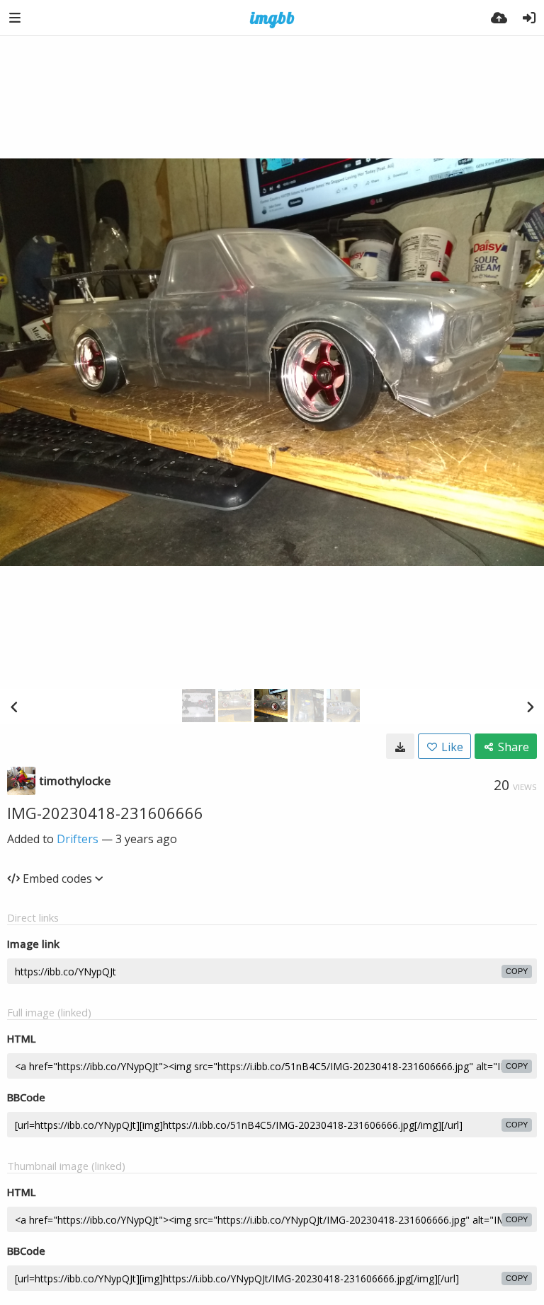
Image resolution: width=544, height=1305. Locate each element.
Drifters (77, 839)
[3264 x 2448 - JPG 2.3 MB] (400, 746)
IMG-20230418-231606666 (105, 812)
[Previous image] (14, 706)
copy (517, 971)
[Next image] (530, 706)
